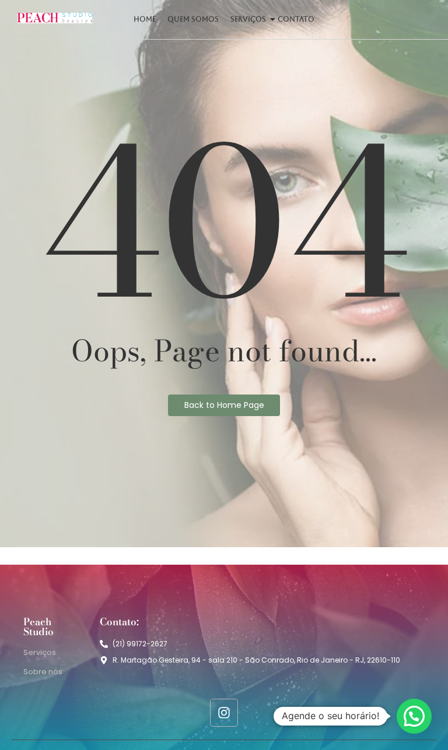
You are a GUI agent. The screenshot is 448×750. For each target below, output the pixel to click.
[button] (414, 716)
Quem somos (193, 19)
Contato (296, 19)
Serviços (248, 19)
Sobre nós (42, 671)
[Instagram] (224, 713)
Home (145, 19)
